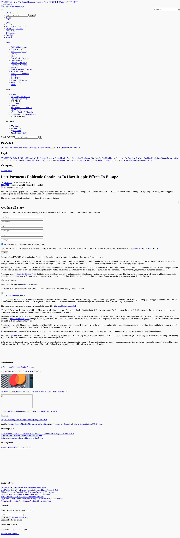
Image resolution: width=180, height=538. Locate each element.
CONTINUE (6, 517)
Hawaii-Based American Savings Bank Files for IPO (21, 436)
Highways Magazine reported (64, 306)
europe (51, 424)
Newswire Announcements (21, 108)
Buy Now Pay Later (18, 52)
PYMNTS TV (11, 13)
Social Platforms (17, 71)
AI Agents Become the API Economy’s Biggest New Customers (26, 501)
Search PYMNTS (8, 137)
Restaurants (15, 82)
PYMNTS (8, 183)
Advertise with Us (20, 133)
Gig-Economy (16, 60)
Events (46, 2)
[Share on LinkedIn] (6, 185)
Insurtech (14, 67)
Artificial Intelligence (19, 47)
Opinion (14, 105)
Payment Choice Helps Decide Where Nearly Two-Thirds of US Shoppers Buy (31, 499)
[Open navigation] (2, 9)
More (8, 37)
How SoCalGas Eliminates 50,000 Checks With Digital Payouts (25, 494)
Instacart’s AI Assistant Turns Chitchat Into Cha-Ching (22, 438)
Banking (14, 54)
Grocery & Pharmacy (19, 63)
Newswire (40, 2)
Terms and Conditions (150, 248)
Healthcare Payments (19, 65)
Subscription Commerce (20, 74)
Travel (13, 76)
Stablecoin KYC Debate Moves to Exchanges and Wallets (23, 488)
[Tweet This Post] (4, 185)
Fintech (9, 24)
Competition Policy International (23, 114)
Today (8, 18)
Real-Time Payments (19, 80)
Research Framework (19, 99)
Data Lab (9, 35)
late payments (68, 424)
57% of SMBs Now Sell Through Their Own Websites (22, 497)
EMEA (13, 85)
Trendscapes (10, 33)
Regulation (10, 31)
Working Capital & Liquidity (22, 112)
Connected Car (16, 49)
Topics (8, 42)
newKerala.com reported (19, 319)
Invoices (58, 424)
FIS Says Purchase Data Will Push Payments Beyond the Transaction (27, 492)
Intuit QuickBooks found (26, 274)
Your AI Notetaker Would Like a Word (16, 447)
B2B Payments (31, 424)
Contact (9, 4)
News (76, 424)
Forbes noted (6, 261)
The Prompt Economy (27, 2)
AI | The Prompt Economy (16, 26)
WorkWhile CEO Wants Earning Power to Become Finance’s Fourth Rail (29, 490)
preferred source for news (27, 284)
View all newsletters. (20, 517)
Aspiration (13, 335)
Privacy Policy (135, 248)
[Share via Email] (8, 185)
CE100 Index (16, 110)
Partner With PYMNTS (69, 2)
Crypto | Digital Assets (14, 29)
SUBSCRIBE (54, 2)
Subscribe (17, 128)
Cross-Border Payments (20, 58)
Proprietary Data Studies (20, 97)
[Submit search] (40, 137)
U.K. (100, 424)
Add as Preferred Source (15, 295)
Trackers (14, 94)
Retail (8, 22)
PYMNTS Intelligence (9, 2)
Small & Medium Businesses (22, 69)
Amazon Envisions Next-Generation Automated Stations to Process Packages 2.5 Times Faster (37, 434)
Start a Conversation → (10, 534)
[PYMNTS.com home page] (12, 6)
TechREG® (15, 78)
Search (32, 15)
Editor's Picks (16, 103)
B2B (8, 20)
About (3, 4)
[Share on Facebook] (2, 185)
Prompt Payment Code (88, 424)
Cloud (13, 56)
